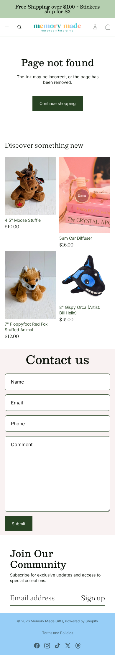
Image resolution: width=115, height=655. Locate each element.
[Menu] (7, 27)
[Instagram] (47, 645)
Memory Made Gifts (47, 621)
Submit (18, 523)
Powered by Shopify (81, 621)
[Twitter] (67, 645)
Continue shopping (58, 103)
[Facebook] (36, 645)
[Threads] (78, 645)
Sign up (93, 598)
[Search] (19, 27)
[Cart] (107, 27)
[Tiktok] (57, 645)
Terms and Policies (57, 633)
